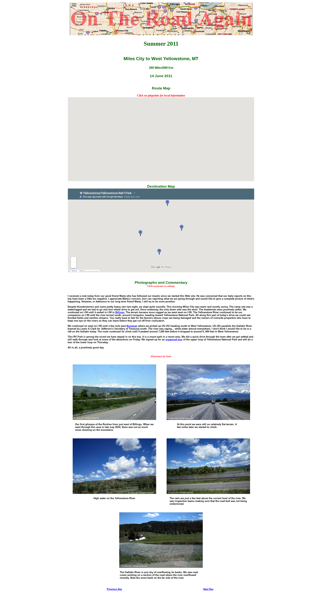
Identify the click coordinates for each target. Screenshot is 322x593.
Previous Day (114, 589)
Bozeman (132, 326)
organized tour (173, 339)
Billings (119, 312)
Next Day (208, 589)
